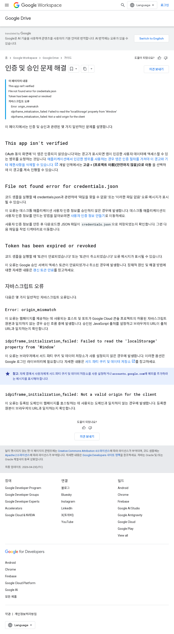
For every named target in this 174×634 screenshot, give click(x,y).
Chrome (123, 494)
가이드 (68, 57)
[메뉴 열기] (7, 5)
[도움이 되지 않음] (166, 58)
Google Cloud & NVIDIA (20, 515)
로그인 (165, 5)
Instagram (68, 501)
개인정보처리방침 (26, 614)
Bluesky (66, 494)
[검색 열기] (122, 5)
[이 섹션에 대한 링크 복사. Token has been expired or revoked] (100, 246)
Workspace (50, 5)
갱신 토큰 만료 (43, 270)
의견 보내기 (156, 69)
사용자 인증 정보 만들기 (88, 216)
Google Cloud (126, 522)
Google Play (125, 528)
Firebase (123, 501)
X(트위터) (67, 515)
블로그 (65, 488)
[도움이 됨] (159, 58)
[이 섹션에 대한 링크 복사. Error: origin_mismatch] (60, 310)
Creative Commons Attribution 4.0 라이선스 (84, 450)
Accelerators (13, 508)
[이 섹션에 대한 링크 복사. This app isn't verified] (72, 143)
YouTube (67, 522)
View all (123, 535)
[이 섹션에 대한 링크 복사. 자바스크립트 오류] (48, 286)
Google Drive (18, 18)
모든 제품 (11, 596)
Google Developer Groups (22, 494)
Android (123, 488)
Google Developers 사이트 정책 (101, 455)
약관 (8, 614)
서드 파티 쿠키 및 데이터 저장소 (108, 362)
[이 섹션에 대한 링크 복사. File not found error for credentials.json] (122, 186)
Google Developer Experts (22, 501)
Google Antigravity (130, 515)
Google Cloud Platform (20, 583)
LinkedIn (66, 508)
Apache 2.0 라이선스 (17, 455)
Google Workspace (25, 57)
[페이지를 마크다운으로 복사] (85, 68)
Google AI (11, 590)
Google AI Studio (129, 508)
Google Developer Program (23, 488)
